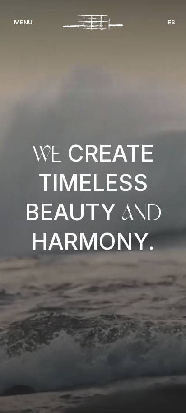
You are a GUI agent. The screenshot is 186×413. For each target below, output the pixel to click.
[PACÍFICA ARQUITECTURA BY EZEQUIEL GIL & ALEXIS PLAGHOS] (93, 22)
